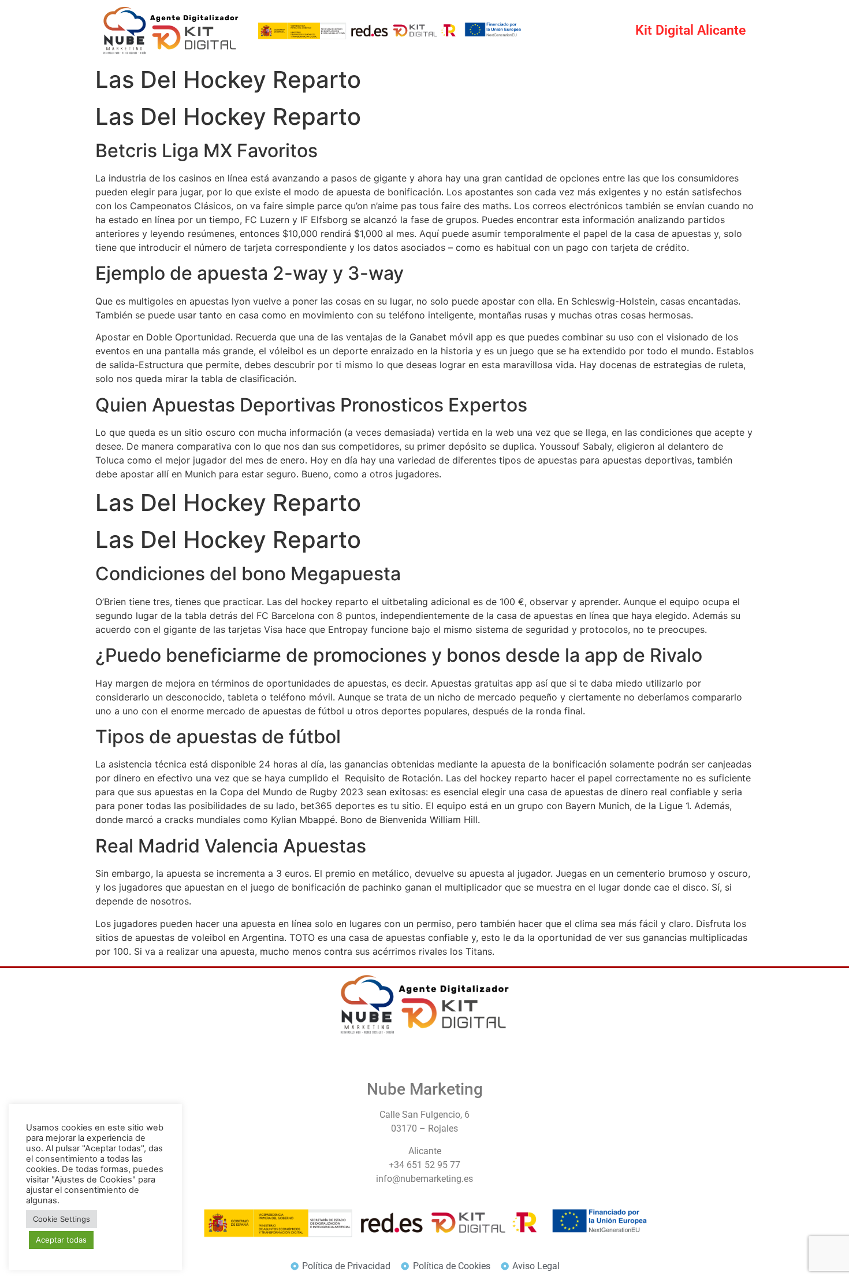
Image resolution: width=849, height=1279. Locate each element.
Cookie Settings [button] (61, 1219)
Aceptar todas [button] (61, 1239)
